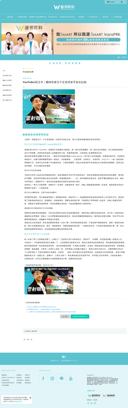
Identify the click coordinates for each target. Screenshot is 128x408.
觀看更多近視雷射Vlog (80, 316)
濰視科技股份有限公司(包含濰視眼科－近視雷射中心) (64, 7)
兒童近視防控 (52, 17)
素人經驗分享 (7, 100)
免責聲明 (27, 377)
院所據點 (19, 382)
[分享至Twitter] (29, 134)
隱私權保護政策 (17, 401)
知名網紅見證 (7, 75)
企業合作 (27, 375)
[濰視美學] (109, 396)
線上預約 (112, 2)
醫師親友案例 (7, 85)
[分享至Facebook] (24, 134)
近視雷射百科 (93, 17)
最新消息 (105, 17)
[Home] (118, 57)
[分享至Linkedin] (37, 134)
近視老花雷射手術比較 (67, 17)
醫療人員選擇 (7, 80)
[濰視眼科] (94, 396)
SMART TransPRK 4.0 (37, 17)
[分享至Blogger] (45, 134)
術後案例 (81, 17)
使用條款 (27, 380)
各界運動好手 (7, 90)
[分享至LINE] (34, 134)
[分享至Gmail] (47, 134)
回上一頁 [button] (29, 339)
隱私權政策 (28, 382)
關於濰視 (10, 17)
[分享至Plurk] (31, 134)
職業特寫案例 (7, 95)
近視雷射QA (117, 17)
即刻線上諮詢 (123, 244)
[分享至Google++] (26, 134)
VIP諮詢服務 (22, 17)
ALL (4, 70)
